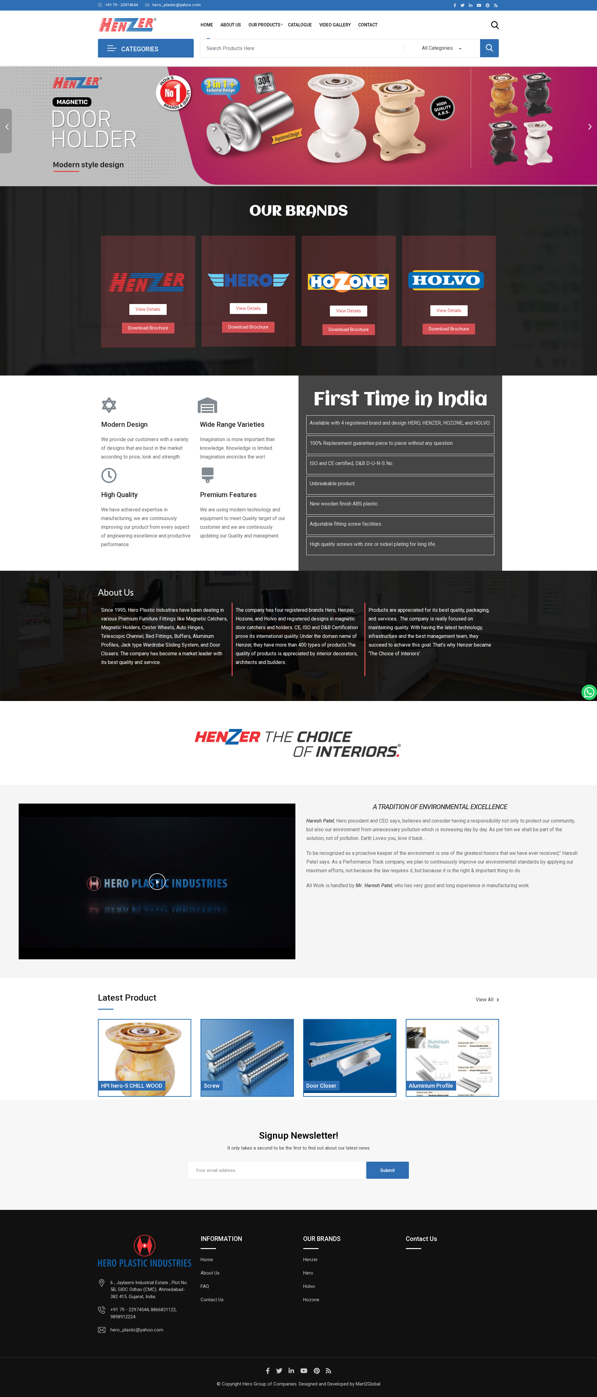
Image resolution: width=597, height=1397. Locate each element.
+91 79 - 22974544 (121, 4)
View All (484, 1000)
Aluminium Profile (328, 1085)
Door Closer (219, 1085)
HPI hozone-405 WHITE (438, 1085)
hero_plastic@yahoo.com (176, 4)
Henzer (310, 1259)
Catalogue (300, 24)
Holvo (309, 1286)
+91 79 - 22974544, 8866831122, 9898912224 (143, 1313)
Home (207, 24)
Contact (367, 24)
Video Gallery (335, 24)
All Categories (437, 48)
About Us (230, 24)
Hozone (311, 1299)
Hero (308, 1273)
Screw (109, 1085)
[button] (7, 127)
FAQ (205, 1286)
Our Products (264, 24)
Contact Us (212, 1299)
